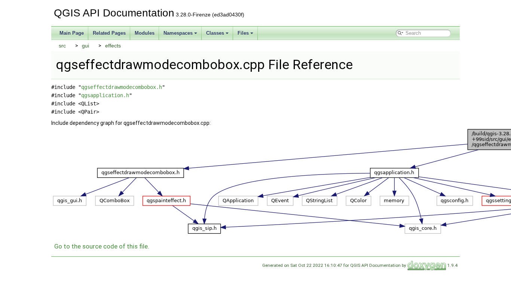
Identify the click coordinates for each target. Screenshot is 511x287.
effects (113, 46)
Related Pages (109, 33)
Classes (215, 33)
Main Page (71, 33)
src (62, 46)
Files (243, 33)
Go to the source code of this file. (101, 246)
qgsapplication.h (105, 95)
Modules (144, 33)
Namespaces (178, 33)
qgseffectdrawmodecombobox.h (121, 87)
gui (85, 46)
